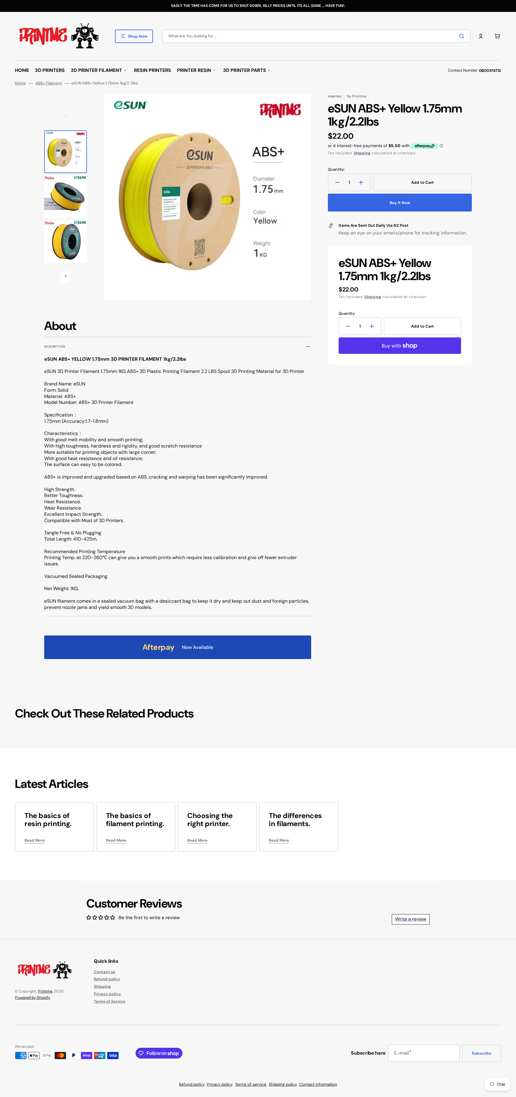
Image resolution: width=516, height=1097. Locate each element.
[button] (480, 36)
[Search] (463, 36)
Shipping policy (283, 1084)
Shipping (362, 153)
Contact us (104, 972)
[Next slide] (66, 277)
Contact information (318, 1084)
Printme (45, 991)
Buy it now (400, 202)
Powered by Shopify (32, 997)
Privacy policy (107, 993)
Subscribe (482, 1053)
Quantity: (336, 169)
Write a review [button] (410, 919)
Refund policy (107, 979)
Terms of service (250, 1084)
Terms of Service (109, 1001)
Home (20, 83)
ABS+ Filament (49, 83)
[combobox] (316, 36)
